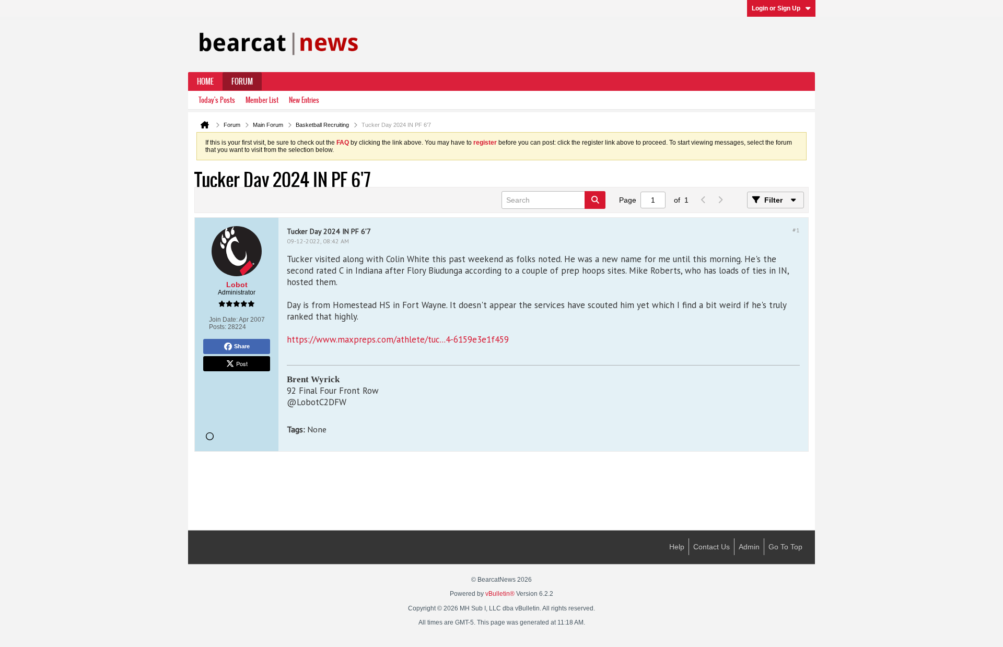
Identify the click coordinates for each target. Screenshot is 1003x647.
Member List (262, 100)
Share (242, 346)
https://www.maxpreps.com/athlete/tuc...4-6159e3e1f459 (398, 339)
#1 (796, 230)
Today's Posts (217, 100)
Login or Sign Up (776, 8)
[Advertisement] (501, 491)
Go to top (785, 547)
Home (205, 81)
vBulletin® (500, 593)
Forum (242, 81)
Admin (749, 547)
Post (242, 363)
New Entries (304, 100)
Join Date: (223, 319)
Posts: (217, 327)
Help (676, 547)
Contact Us (711, 547)
